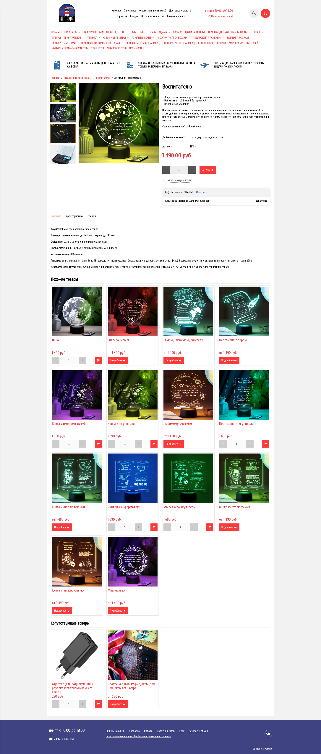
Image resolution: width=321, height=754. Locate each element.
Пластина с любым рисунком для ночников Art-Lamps (131, 686)
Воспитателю (103, 77)
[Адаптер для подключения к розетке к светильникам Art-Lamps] (77, 655)
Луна (55, 340)
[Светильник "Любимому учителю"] (188, 395)
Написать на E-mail (220, 16)
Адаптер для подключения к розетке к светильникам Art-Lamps (72, 688)
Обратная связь (166, 731)
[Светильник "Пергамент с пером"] (244, 311)
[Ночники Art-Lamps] (67, 21)
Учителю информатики (124, 507)
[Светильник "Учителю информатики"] (133, 478)
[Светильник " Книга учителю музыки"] (77, 478)
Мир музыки (116, 590)
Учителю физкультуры (179, 507)
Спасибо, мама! (118, 340)
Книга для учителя (121, 424)
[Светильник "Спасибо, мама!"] (133, 311)
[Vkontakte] (268, 733)
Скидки (134, 16)
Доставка (134, 731)
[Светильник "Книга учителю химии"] (244, 478)
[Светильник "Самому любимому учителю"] (188, 311)
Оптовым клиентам (152, 16)
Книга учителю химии (234, 507)
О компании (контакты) (152, 10)
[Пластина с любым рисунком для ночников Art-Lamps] (133, 655)
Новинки (116, 10)
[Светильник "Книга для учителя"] (133, 395)
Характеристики (74, 216)
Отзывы (91, 216)
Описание (56, 216)
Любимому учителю (177, 424)
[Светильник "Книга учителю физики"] (77, 562)
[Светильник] (119, 123)
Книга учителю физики (68, 590)
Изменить (201, 192)
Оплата (148, 731)
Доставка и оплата (180, 10)
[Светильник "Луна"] (77, 311)
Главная (55, 77)
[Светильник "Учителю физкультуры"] (188, 478)
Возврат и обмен (198, 731)
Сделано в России (262, 748)
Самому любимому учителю (183, 340)
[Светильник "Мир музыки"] (133, 562)
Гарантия (122, 16)
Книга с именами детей (69, 424)
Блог (181, 731)
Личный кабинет (176, 16)
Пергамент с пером (233, 340)
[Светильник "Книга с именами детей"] (77, 395)
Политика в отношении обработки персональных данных (138, 736)
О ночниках (130, 10)
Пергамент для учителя (236, 424)
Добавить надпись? (173, 137)
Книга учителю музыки (68, 507)
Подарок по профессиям (77, 77)
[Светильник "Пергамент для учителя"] (244, 395)
